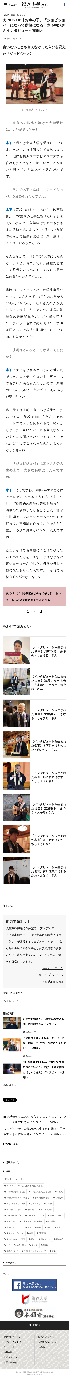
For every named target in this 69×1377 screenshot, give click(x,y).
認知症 (34, 1245)
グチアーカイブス (14, 1215)
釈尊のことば (12, 1251)
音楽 (54, 1251)
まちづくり (35, 1204)
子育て (59, 1227)
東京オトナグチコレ (15, 1233)
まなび (49, 1204)
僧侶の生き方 (17, 15)
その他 (41, 1347)
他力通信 (52, 1221)
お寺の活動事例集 (42, 1198)
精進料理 (59, 1239)
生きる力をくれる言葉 (16, 1239)
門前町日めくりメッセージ (35, 1251)
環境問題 (42, 1233)
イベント (31, 1210)
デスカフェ (11, 1221)
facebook (64, 4)
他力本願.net (34, 7)
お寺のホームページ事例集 (18, 1198)
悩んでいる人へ (46, 1337)
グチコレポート (56, 1215)
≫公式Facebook (52, 981)
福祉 (33, 1239)
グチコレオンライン (35, 1215)
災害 (31, 1233)
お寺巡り (59, 1198)
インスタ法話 (46, 1210)
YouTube (10, 1186)
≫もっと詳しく (52, 968)
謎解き (46, 1245)
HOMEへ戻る (11, 1144)
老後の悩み (21, 1245)
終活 (8, 1245)
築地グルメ (45, 1239)
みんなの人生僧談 (14, 1210)
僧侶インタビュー (14, 38)
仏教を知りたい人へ (48, 1342)
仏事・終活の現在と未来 (32, 1221)
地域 (49, 1227)
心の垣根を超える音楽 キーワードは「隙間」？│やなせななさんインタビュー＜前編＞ (44, 1043)
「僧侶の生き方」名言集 (41, 1192)
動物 (39, 1227)
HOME (6, 15)
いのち (60, 1192)
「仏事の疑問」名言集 (16, 1192)
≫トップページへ (51, 974)
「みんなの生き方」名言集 (31, 1186)
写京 (29, 1227)
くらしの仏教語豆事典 (16, 1204)
